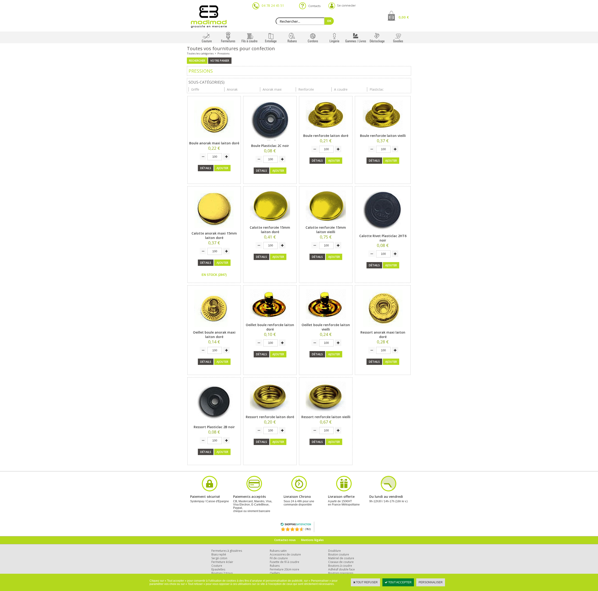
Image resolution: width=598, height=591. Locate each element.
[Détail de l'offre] (344, 491)
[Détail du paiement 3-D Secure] (209, 491)
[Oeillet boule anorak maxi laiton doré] (214, 328)
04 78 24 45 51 (273, 5)
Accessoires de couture (285, 554)
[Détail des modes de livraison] (299, 491)
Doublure (334, 551)
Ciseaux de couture (341, 562)
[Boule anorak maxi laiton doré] (214, 139)
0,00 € (404, 17)
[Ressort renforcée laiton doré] (269, 413)
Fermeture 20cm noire (284, 569)
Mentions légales (312, 540)
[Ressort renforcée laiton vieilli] (325, 413)
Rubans (275, 566)
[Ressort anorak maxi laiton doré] (382, 328)
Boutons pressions (340, 573)
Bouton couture (338, 554)
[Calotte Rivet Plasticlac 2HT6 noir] (382, 232)
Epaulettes (218, 569)
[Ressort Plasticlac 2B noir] (214, 423)
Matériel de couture (341, 558)
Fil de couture (279, 558)
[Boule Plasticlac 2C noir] (269, 141)
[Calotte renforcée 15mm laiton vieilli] (325, 223)
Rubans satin (278, 551)
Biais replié (218, 554)
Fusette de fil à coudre (284, 562)
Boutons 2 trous (222, 573)
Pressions (223, 53)
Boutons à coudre (340, 566)
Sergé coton (219, 558)
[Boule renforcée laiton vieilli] (382, 131)
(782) (308, 529)
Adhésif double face (341, 569)
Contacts (313, 6)
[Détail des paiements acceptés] (254, 491)
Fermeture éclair (222, 562)
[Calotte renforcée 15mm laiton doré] (269, 223)
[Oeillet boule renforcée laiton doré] (269, 321)
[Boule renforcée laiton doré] (325, 131)
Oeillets (275, 573)
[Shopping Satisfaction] (296, 525)
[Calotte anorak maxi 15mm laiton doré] (214, 229)
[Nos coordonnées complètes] (388, 491)
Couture (216, 566)
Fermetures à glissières (226, 551)
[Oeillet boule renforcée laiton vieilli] (325, 321)
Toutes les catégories (200, 53)
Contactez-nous (285, 540)
